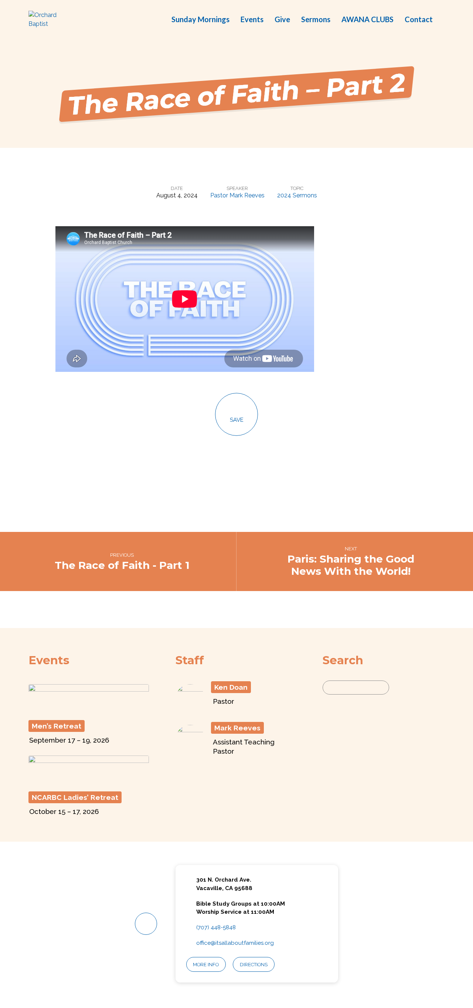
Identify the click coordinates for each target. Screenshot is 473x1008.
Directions (254, 964)
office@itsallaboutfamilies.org (235, 943)
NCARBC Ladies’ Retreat (75, 797)
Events (252, 19)
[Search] (397, 687)
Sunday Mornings (200, 19)
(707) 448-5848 (216, 927)
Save (237, 420)
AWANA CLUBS (367, 19)
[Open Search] (442, 20)
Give (282, 19)
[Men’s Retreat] (88, 709)
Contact (419, 19)
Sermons (315, 19)
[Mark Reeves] (190, 749)
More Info (206, 964)
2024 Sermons (297, 195)
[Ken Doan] (190, 709)
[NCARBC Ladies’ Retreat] (88, 781)
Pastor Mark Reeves (237, 195)
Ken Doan (231, 687)
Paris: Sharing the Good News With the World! (350, 565)
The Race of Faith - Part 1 (122, 565)
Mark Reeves (237, 728)
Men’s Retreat (56, 726)
